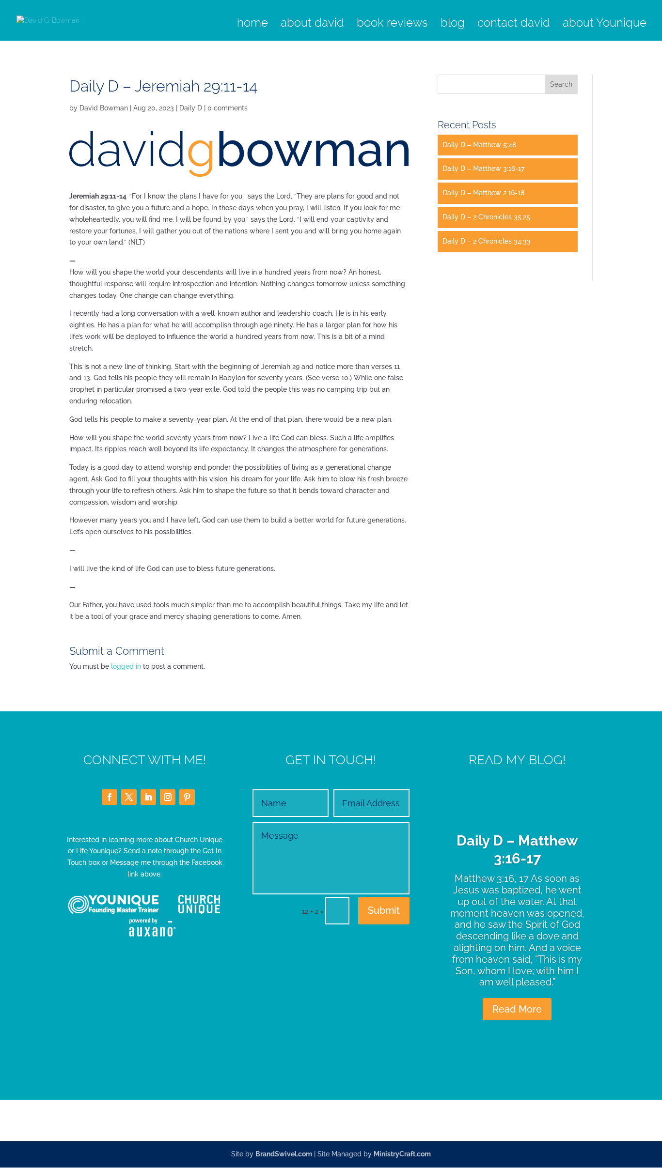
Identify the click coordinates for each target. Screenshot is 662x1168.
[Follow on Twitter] (129, 797)
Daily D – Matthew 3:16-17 (483, 168)
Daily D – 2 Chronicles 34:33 (486, 241)
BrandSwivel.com (283, 1154)
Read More (517, 1009)
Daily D (190, 108)
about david (312, 24)
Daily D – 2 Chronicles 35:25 (486, 217)
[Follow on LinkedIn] (148, 797)
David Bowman (103, 108)
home (252, 24)
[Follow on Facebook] (109, 797)
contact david (513, 24)
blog (453, 24)
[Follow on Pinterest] (187, 797)
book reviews (392, 24)
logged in (126, 666)
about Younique (604, 24)
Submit (384, 910)
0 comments (227, 108)
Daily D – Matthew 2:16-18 (483, 193)
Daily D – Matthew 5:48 (479, 145)
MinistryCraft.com (402, 1154)
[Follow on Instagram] (167, 797)
